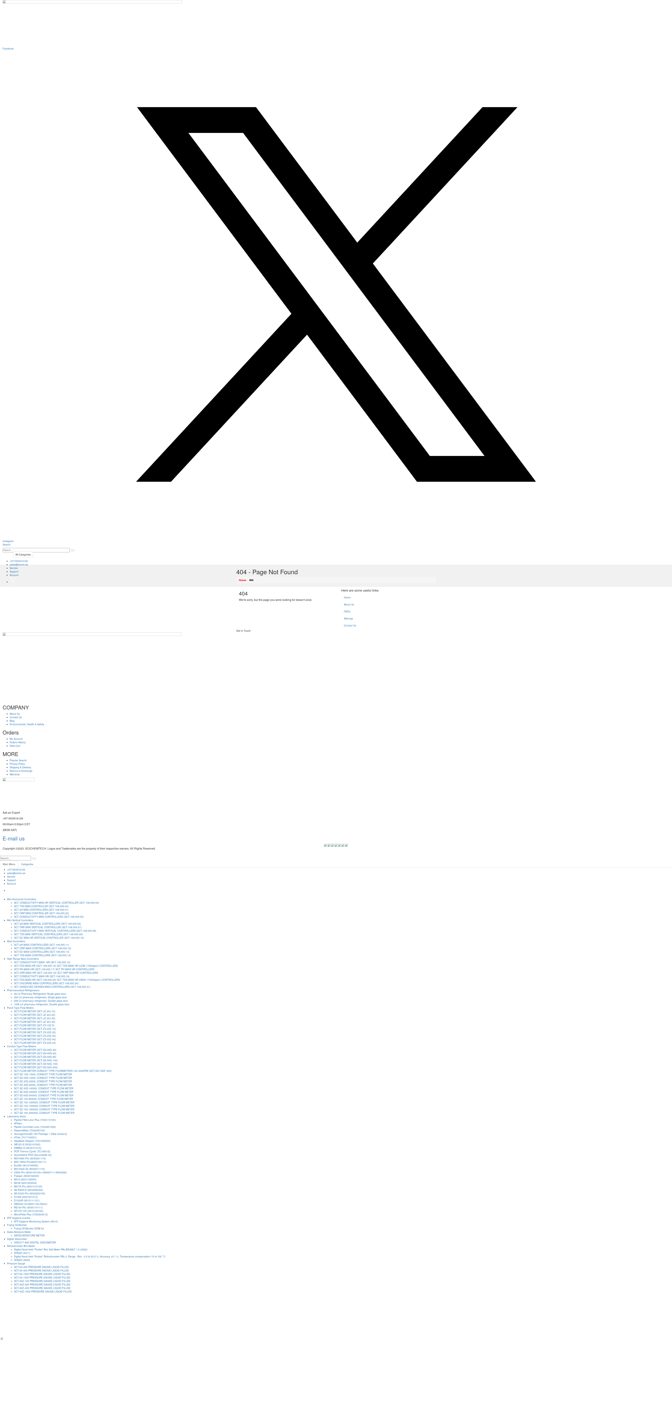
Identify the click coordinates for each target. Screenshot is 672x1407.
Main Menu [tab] (9, 864)
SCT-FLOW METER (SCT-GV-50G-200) (36, 1067)
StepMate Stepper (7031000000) (32, 1141)
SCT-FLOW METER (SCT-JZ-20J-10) (34, 1011)
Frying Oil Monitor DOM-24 (29, 1228)
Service (14, 568)
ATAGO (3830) (22, 1260)
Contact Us (350, 625)
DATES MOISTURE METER (29, 1235)
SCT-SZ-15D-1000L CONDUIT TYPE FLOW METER (43, 1074)
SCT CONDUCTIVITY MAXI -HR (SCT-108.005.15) (42, 962)
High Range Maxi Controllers (23, 958)
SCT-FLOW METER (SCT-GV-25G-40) (35, 1049)
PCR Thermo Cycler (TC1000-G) (32, 1151)
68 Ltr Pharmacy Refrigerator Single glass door (40, 993)
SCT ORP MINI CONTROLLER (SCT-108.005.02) (41, 913)
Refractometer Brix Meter (21, 1246)
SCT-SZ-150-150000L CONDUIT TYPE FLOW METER (44, 1106)
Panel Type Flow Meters (20, 1007)
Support (14, 571)
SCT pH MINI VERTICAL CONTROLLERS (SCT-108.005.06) (47, 923)
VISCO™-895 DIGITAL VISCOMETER (35, 1242)
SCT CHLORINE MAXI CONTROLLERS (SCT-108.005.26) (46, 983)
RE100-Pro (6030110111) (28, 1207)
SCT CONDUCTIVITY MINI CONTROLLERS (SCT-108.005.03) (49, 916)
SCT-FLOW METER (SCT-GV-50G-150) (36, 1063)
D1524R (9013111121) (27, 1200)
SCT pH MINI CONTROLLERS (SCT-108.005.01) (41, 909)
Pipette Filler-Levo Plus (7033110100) (35, 1120)
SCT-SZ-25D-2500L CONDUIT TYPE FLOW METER (43, 1081)
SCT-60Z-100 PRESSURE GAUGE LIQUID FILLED (42, 1281)
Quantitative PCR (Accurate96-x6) (33, 1155)
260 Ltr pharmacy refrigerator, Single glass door (40, 997)
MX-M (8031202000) (25, 1183)
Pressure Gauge (16, 1263)
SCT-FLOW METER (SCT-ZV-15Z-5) (34, 1025)
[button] (6, 544)
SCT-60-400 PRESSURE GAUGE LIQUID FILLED (41, 1270)
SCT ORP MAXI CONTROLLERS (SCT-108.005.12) (42, 948)
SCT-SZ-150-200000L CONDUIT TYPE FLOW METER (44, 1113)
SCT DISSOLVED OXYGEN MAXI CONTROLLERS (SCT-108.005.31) (52, 986)
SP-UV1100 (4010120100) (28, 1211)
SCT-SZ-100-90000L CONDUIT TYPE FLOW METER (43, 1099)
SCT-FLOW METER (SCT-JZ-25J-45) (34, 1021)
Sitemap (348, 618)
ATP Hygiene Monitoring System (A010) (36, 1221)
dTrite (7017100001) (25, 1137)
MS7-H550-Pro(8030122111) (30, 1162)
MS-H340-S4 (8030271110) (29, 1169)
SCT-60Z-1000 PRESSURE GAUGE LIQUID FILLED (43, 1291)
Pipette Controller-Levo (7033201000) (35, 1127)
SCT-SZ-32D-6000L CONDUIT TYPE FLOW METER (43, 1085)
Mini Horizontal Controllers (21, 899)
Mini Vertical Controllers (20, 920)
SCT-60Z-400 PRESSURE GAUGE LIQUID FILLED (42, 1288)
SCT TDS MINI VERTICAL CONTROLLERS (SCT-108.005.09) (48, 934)
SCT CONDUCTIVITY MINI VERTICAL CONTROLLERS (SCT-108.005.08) (55, 930)
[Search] (72, 550)
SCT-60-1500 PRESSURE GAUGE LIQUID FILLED (42, 1277)
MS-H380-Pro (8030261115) (30, 1158)
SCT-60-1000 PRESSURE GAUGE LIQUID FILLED (42, 1274)
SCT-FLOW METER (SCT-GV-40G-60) (35, 1053)
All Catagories (23, 554)
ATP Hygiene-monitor (19, 1218)
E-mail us (14, 838)
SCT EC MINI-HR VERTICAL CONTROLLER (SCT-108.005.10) (49, 937)
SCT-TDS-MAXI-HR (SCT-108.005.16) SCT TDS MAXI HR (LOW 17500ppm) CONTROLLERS (66, 965)
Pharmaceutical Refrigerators (23, 990)
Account (14, 575)
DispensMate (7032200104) (29, 1130)
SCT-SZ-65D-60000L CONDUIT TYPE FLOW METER (43, 1095)
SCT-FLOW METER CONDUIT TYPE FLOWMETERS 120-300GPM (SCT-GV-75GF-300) (63, 1071)
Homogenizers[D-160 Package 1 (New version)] (40, 1134)
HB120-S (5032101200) (27, 1144)
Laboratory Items (16, 1116)
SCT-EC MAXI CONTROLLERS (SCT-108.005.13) (41, 951)
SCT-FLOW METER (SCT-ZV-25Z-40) (35, 1039)
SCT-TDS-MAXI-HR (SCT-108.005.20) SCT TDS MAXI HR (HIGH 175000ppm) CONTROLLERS (67, 979)
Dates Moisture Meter (19, 1232)
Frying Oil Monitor (17, 1225)
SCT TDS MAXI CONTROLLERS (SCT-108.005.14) (42, 955)
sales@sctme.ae (19, 564)
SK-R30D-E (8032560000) (28, 1190)
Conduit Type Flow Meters (21, 1046)
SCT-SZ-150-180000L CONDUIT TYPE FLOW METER (44, 1109)
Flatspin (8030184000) (26, 1176)
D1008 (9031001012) (26, 1197)
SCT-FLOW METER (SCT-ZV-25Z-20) (35, 1032)
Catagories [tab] (27, 864)
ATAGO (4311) (22, 1253)
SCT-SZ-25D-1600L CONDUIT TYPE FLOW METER (43, 1078)
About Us (349, 604)
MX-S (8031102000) (25, 1179)
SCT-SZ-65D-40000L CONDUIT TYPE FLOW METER (43, 1092)
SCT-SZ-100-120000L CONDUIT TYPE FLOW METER (44, 1102)
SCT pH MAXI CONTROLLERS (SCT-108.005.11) (41, 944)
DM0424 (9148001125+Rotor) (30, 1204)
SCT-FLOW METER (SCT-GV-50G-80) (35, 1056)
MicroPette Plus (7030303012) (31, 1214)
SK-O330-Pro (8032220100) (29, 1193)
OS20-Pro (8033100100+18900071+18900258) (40, 1172)
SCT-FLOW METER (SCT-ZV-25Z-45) (35, 1042)
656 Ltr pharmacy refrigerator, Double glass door (41, 1000)
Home (347, 597)
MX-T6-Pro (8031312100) (28, 1186)
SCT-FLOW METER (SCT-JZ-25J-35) (34, 1018)
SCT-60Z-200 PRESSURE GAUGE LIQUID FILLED (42, 1284)
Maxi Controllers (16, 941)
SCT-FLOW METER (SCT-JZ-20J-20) (34, 1014)
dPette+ (18, 1123)
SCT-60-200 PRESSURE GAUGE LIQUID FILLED (41, 1267)
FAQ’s (347, 611)
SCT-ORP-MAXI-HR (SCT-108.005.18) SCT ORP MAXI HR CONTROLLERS (56, 972)
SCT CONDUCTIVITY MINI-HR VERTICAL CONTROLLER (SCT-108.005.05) (56, 902)
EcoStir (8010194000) (26, 1165)
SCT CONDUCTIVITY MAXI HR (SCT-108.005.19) (41, 976)
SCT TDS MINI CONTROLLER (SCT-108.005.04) (41, 906)
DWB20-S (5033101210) (27, 1148)
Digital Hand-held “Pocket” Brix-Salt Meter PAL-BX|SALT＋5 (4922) (51, 1249)
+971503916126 (19, 561)
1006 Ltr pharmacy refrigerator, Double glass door (41, 1004)
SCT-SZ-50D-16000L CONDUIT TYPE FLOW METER (43, 1088)
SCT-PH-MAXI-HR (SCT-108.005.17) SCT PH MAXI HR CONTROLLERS (54, 969)
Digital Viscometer (17, 1239)
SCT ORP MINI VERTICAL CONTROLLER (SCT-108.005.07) (48, 927)
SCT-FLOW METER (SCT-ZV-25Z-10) (35, 1028)
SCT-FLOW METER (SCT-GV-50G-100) (36, 1060)
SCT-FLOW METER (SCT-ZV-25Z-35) (35, 1035)
